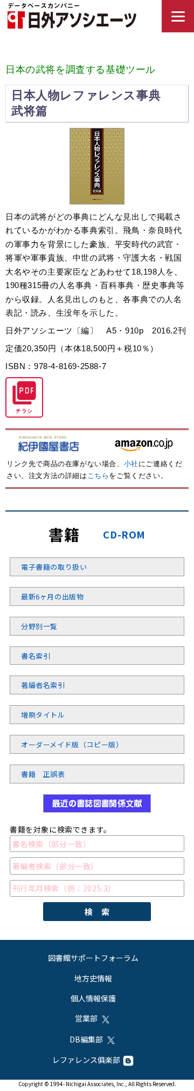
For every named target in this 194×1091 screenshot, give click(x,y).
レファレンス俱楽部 (86, 1059)
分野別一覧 (39, 626)
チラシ (24, 411)
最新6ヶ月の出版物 (52, 596)
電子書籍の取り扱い (54, 567)
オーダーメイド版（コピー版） (72, 744)
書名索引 (35, 656)
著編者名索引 (43, 685)
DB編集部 (86, 1039)
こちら (98, 476)
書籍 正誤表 (43, 774)
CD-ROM (124, 534)
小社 (131, 464)
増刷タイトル (43, 715)
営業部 (86, 1018)
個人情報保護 (93, 998)
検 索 (97, 911)
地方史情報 (93, 978)
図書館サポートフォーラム (93, 957)
